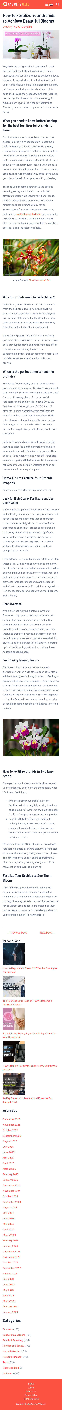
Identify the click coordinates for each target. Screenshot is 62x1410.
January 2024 (10, 1246)
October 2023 (10, 1262)
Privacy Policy (31, 1395)
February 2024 (11, 1240)
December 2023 (11, 1251)
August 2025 (10, 1141)
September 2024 (12, 1202)
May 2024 (8, 1224)
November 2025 (11, 1124)
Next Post (47, 932)
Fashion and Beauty (13, 1345)
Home (31, 1384)
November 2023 (11, 1257)
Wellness (8, 1373)
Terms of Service (31, 1399)
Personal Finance (12, 1356)
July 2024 (8, 1212)
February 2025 (11, 1174)
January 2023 (10, 1312)
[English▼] (52, 4)
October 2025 (10, 1130)
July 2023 (8, 1279)
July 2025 (8, 1146)
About (31, 1388)
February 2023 (11, 1306)
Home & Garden (11, 1351)
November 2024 (11, 1190)
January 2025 (10, 1179)
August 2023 (10, 1273)
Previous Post (17, 932)
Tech (5, 1362)
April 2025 (8, 1163)
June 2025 (9, 1152)
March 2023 (9, 1301)
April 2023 (8, 1295)
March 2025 (9, 1168)
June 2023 (9, 1284)
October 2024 (10, 1196)
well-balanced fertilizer (28, 214)
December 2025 (11, 1119)
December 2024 (11, 1185)
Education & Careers (14, 1334)
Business (8, 1329)
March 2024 (9, 1234)
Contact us (31, 1391)
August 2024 (10, 1207)
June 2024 (9, 1218)
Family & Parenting (13, 1340)
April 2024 (8, 1229)
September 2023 (12, 1268)
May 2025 (8, 1157)
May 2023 (8, 1290)
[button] (46, 4)
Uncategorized (11, 1367)
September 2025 (12, 1135)
